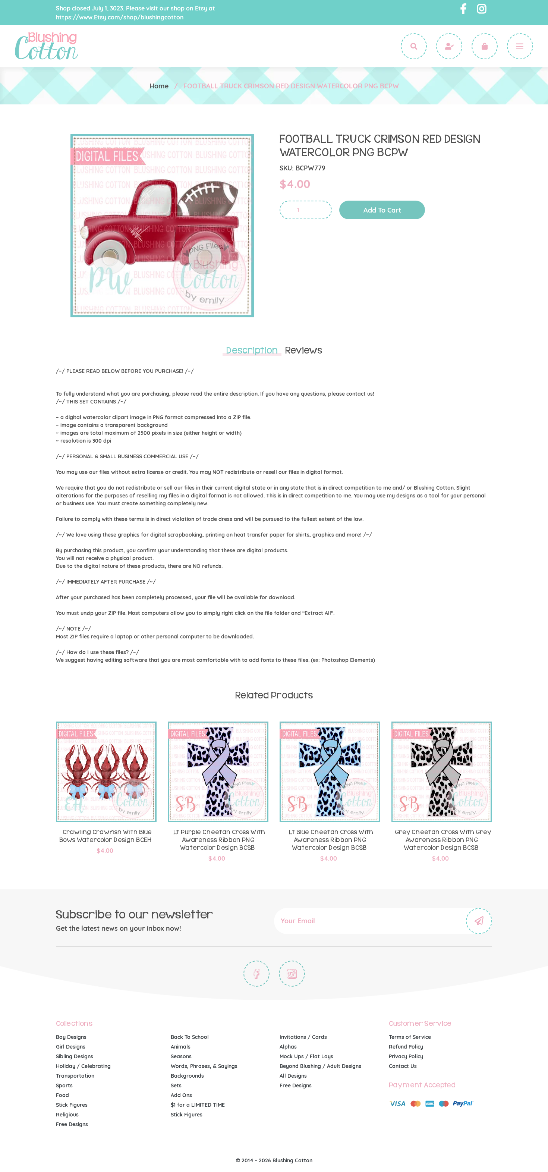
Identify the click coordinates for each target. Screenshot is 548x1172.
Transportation (75, 1075)
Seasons (181, 1056)
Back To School (190, 1037)
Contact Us (403, 1066)
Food (62, 1095)
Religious (67, 1114)
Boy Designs (71, 1037)
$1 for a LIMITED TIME (198, 1105)
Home (159, 86)
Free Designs (72, 1124)
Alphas (288, 1046)
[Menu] (520, 46)
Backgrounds (187, 1075)
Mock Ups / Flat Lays (306, 1056)
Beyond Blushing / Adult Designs (320, 1066)
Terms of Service (410, 1037)
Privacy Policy (406, 1056)
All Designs (293, 1075)
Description (252, 350)
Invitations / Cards (303, 1037)
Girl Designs (70, 1046)
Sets (176, 1085)
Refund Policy (406, 1046)
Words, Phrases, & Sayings (204, 1066)
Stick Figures (72, 1105)
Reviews (303, 350)
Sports (64, 1085)
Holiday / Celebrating (83, 1066)
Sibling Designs (74, 1056)
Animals (180, 1046)
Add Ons (181, 1095)
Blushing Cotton (292, 1160)
